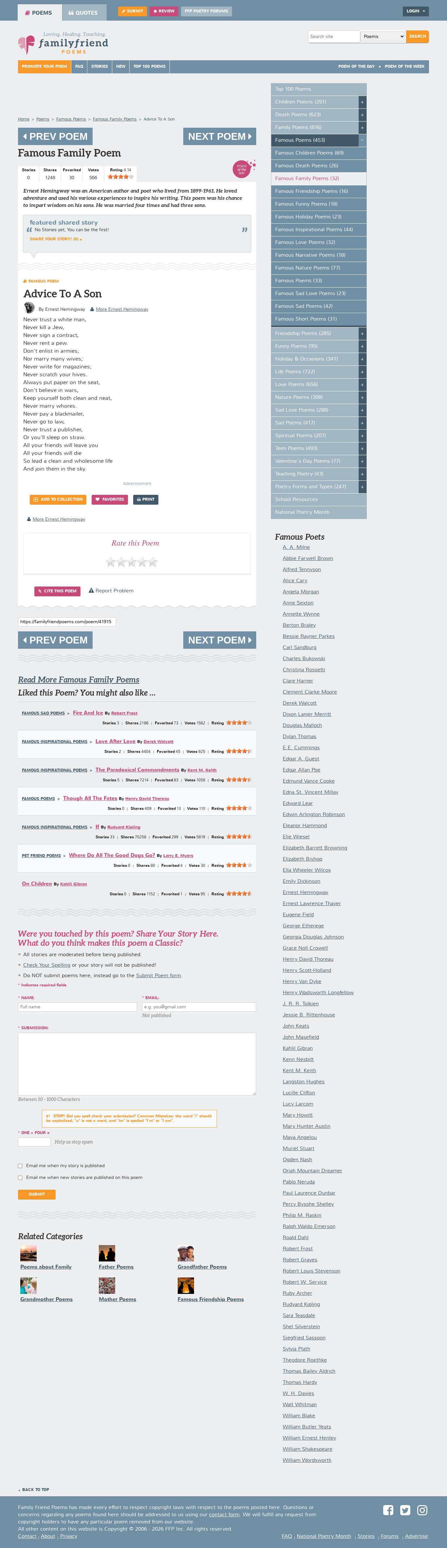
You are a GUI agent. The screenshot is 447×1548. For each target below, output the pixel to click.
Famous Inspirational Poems (54, 742)
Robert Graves (300, 1260)
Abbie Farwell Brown (308, 558)
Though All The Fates (90, 798)
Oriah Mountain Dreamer (312, 1171)
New (120, 67)
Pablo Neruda (299, 1182)
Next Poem (218, 136)
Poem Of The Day (356, 67)
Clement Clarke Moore (310, 692)
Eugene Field (298, 915)
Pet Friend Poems (41, 856)
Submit (135, 11)
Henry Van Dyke (302, 981)
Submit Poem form (158, 976)
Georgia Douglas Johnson (313, 937)
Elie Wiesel (296, 837)
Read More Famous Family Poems (78, 679)
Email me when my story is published (65, 1166)
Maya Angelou (300, 1137)
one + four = (35, 1133)
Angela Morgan (301, 592)
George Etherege (303, 926)
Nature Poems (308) (299, 397)
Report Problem (114, 591)
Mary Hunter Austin (307, 1126)
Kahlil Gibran (73, 884)
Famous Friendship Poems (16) (311, 191)
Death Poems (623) (298, 115)
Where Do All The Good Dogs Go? (112, 855)
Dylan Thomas (299, 736)
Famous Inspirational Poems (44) (314, 230)
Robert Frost (124, 713)
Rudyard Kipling (123, 827)
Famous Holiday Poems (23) (308, 217)
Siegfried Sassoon (304, 1338)
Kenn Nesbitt (298, 1059)
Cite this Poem (60, 591)
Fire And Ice (88, 713)
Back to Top (35, 1490)
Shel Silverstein (301, 1327)
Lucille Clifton (299, 1093)
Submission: (35, 1028)
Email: (152, 998)
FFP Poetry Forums (206, 11)
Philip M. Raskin (302, 1215)
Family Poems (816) (298, 127)
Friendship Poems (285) (303, 333)
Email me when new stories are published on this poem (84, 1177)
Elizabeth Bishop (302, 859)
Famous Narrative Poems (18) (310, 255)
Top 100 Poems (150, 67)
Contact (27, 1536)
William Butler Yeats (307, 1427)
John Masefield (301, 1037)
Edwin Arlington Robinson (314, 814)
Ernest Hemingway (305, 892)
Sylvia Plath (296, 1349)
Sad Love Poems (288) (302, 410)
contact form (224, 1515)
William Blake (299, 1416)
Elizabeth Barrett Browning (315, 848)
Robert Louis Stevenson (311, 1271)
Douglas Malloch (302, 725)
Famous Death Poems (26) (306, 166)
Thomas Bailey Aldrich (309, 1371)
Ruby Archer (297, 1293)
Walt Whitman (300, 1405)
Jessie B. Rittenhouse (309, 1015)
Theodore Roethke (305, 1360)
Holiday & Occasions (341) (306, 359)
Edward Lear (298, 803)
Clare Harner (298, 681)
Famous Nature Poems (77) (307, 268)
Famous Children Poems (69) (309, 153)
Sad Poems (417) (295, 423)
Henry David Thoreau (147, 799)
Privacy (68, 1536)
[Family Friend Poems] (63, 45)
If (97, 827)
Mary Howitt (298, 1115)
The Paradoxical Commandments (137, 770)
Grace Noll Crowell (305, 948)
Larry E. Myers (178, 856)
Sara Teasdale (299, 1315)
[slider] (121, 176)
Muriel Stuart (298, 1148)
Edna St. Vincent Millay (310, 792)
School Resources (296, 499)
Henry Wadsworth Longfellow (318, 993)
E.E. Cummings (301, 748)
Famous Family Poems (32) (307, 178)
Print (148, 500)
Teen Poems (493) (296, 448)
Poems (42, 13)
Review (166, 11)
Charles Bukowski (304, 659)
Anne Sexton (298, 603)
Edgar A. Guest (301, 759)
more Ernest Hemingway (122, 309)
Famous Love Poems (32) (305, 242)
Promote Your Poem (44, 67)
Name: (28, 998)
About (48, 1536)
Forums (390, 1536)
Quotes (87, 13)
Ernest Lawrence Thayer (312, 903)
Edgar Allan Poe (301, 770)
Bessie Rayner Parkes (309, 636)
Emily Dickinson (301, 881)
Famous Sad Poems (43, 714)
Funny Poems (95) (296, 346)
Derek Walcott (158, 742)
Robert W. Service (305, 1282)
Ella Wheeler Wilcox (307, 870)
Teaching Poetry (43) (299, 474)
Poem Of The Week (405, 67)
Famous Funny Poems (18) (306, 204)
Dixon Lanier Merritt (307, 714)
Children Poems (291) (301, 102)
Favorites (112, 500)
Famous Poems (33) (298, 281)
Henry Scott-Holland (307, 970)
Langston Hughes (304, 1082)
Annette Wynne (301, 614)
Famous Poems (38, 799)
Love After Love (115, 741)
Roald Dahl (296, 1237)
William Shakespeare (307, 1449)
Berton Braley (299, 625)
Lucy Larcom (298, 1104)
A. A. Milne (296, 547)
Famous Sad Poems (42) (304, 306)
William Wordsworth (307, 1460)
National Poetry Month (302, 512)
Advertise (416, 1536)
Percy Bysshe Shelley (308, 1204)
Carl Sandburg (299, 647)
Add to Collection (61, 500)
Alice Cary (295, 581)
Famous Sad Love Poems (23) (310, 293)
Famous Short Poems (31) (306, 319)
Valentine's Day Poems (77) (308, 461)
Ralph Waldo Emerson (309, 1226)
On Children (37, 884)
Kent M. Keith (202, 770)
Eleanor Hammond (305, 826)
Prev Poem (57, 136)
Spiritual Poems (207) (300, 435)
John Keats (296, 1026)
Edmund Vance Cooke (309, 781)
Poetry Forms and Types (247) (310, 487)
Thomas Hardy (300, 1382)
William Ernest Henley (309, 1438)
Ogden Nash (297, 1160)
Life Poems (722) (295, 372)
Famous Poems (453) (300, 140)
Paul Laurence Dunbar (309, 1193)
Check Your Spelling (46, 965)
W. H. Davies (298, 1393)
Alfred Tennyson (302, 569)
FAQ (79, 67)
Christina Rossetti (304, 670)
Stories (99, 67)
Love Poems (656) (296, 384)
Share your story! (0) (54, 239)
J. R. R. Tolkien (301, 1004)
